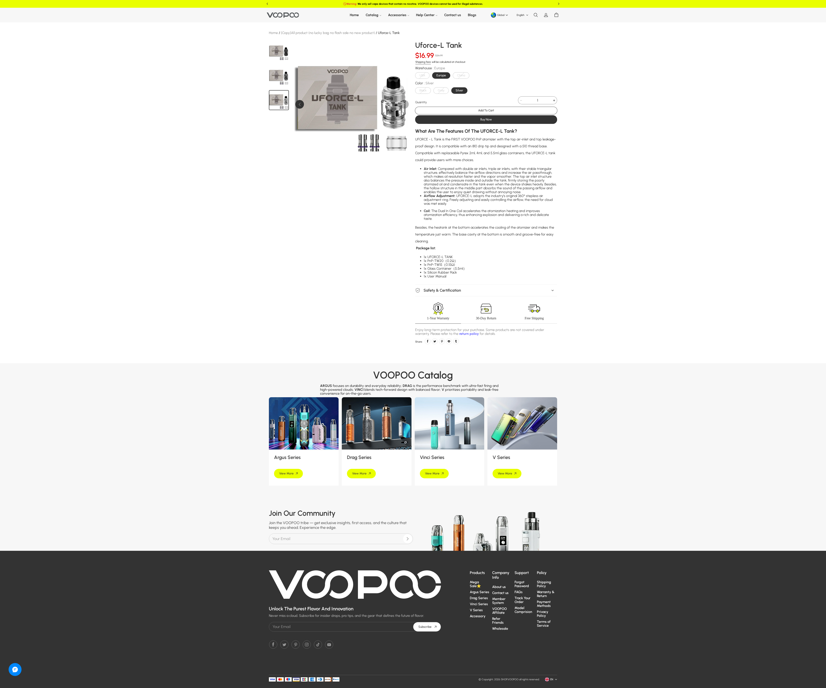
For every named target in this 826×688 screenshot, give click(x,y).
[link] (373, 15)
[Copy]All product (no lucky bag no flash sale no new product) (328, 33)
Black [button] (423, 90)
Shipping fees (423, 61)
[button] (536, 15)
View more (286, 473)
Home (273, 33)
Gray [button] (441, 90)
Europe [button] (441, 75)
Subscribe (424, 627)
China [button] (461, 75)
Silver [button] (459, 90)
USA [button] (422, 75)
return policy (469, 334)
